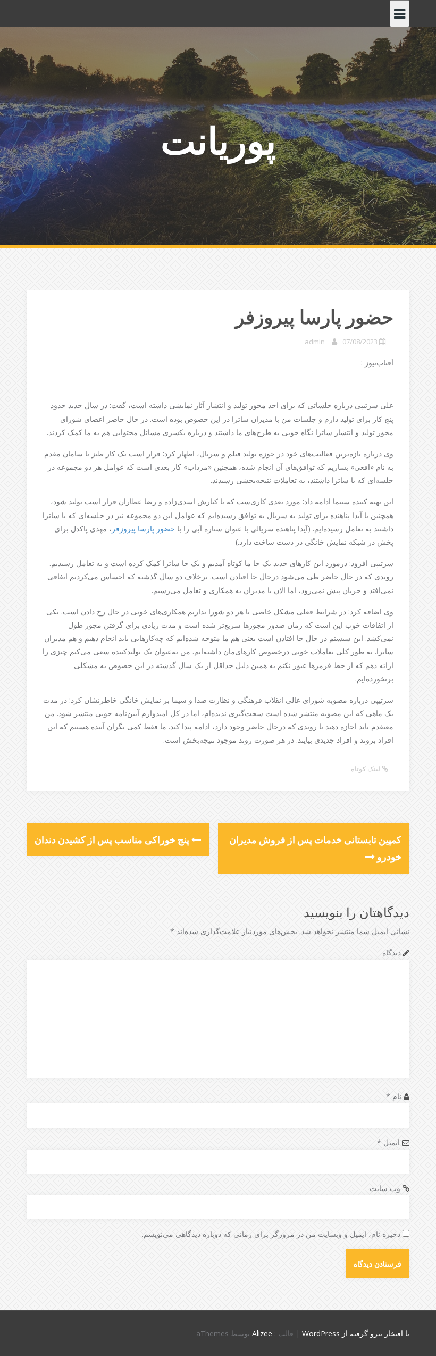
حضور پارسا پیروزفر (144, 528)
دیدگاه (391, 952)
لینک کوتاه (366, 768)
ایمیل (388, 1142)
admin (315, 341)
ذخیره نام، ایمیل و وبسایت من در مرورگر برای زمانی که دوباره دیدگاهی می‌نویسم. (271, 1234)
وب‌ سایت (385, 1188)
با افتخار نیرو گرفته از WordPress (355, 1333)
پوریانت (218, 139)
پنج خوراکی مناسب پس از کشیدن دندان (113, 839)
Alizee (262, 1333)
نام (393, 1096)
